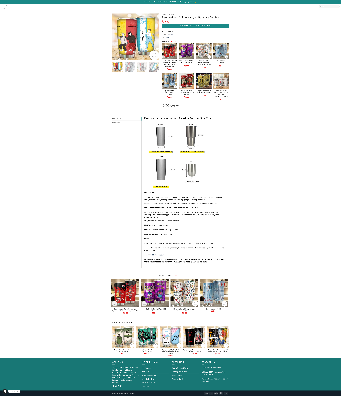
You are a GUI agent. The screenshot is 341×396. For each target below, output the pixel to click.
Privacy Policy (177, 375)
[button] (115, 58)
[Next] (156, 37)
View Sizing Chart (148, 379)
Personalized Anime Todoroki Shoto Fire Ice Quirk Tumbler (218, 351)
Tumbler (171, 14)
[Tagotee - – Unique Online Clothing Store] (10, 7)
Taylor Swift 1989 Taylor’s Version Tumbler (169, 92)
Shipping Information (179, 372)
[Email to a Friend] (170, 105)
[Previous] (115, 37)
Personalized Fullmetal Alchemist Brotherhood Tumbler (194, 351)
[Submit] (337, 6)
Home (164, 14)
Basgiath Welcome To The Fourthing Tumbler (203, 91)
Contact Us (146, 386)
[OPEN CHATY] (5, 391)
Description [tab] (116, 118)
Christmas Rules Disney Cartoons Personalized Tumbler (204, 62)
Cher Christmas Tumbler (221, 61)
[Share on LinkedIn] (177, 105)
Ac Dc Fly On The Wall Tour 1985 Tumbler (186, 61)
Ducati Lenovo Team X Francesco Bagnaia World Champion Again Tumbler (169, 63)
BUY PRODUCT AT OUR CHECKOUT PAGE (195, 26)
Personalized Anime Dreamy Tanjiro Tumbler (146, 351)
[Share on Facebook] (164, 105)
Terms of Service (178, 379)
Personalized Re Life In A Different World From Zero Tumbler (170, 352)
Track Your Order (148, 383)
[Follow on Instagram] (116, 386)
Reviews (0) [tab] (116, 122)
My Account (146, 368)
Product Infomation (149, 375)
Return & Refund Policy (180, 368)
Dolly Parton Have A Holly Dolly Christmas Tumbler (186, 92)
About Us (145, 372)
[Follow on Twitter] (118, 386)
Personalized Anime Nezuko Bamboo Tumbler (123, 351)
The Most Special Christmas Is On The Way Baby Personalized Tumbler (221, 93)
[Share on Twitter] (167, 105)
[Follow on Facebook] (113, 386)
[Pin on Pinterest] (173, 105)
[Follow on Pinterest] (120, 386)
